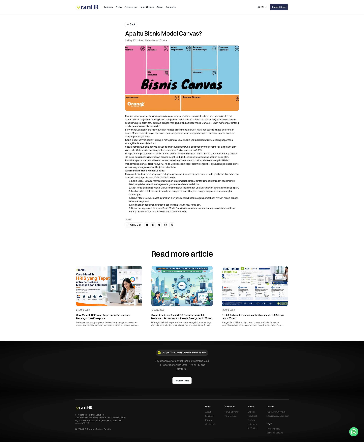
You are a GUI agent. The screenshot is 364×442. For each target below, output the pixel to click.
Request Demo (279, 7)
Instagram (252, 424)
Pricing (119, 7)
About (160, 7)
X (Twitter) (253, 428)
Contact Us (171, 7)
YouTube (252, 420)
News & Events (147, 7)
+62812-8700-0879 (276, 412)
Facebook (252, 416)
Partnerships (131, 7)
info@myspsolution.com (278, 416)
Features (108, 7)
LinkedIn (252, 412)
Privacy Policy (273, 429)
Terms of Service (275, 433)
